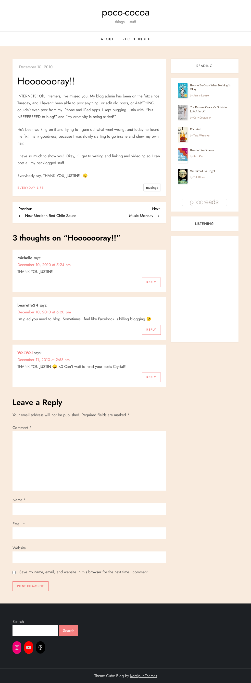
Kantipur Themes (143, 676)
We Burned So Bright (202, 171)
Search (18, 621)
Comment (22, 427)
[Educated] (183, 134)
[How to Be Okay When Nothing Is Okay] (183, 90)
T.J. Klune (199, 177)
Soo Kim (198, 156)
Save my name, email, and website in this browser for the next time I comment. (84, 572)
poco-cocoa (126, 12)
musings (152, 187)
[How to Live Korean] (183, 154)
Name (19, 500)
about (107, 39)
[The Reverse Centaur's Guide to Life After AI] (183, 112)
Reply (151, 282)
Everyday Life (30, 188)
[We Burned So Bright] (183, 176)
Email (19, 524)
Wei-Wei (25, 353)
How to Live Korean (202, 150)
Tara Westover (201, 135)
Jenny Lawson (201, 95)
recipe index (136, 39)
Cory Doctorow (202, 117)
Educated (195, 129)
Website (19, 548)
